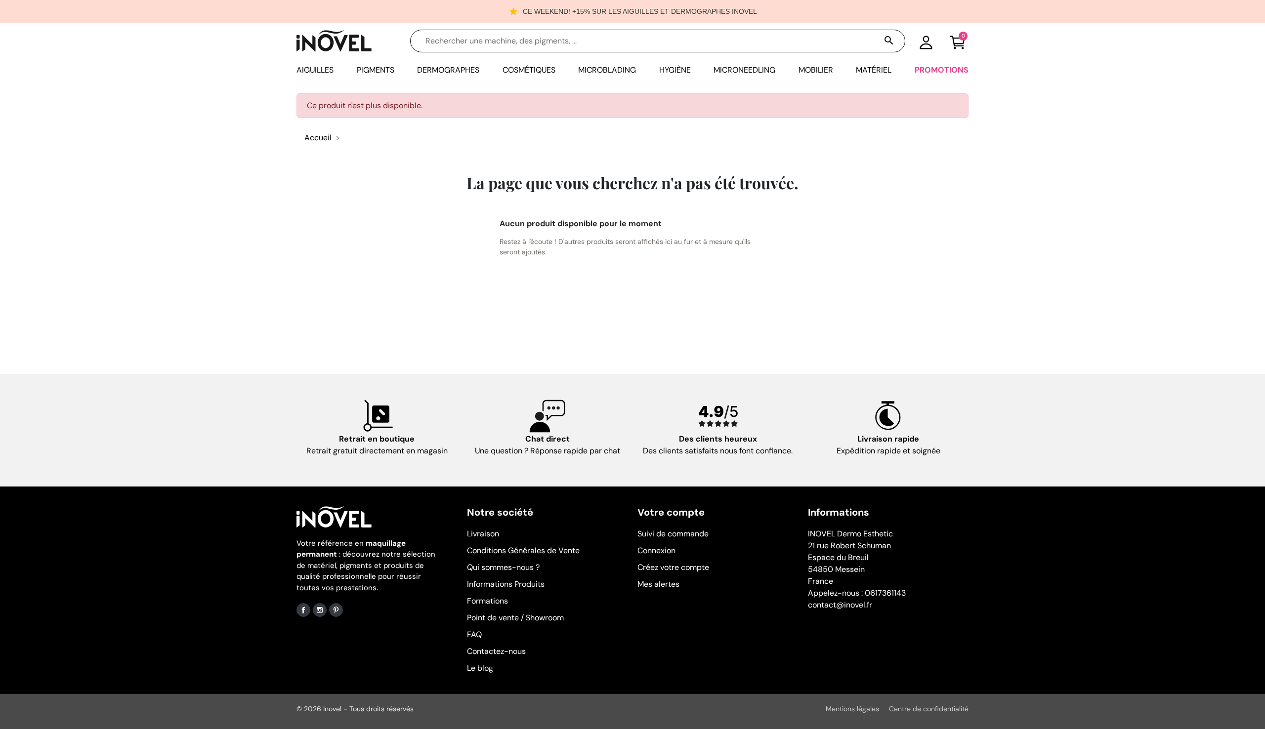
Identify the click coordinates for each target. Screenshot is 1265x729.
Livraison (483, 533)
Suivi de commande (673, 533)
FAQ (474, 634)
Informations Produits (506, 584)
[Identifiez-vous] (926, 41)
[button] (958, 41)
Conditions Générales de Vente (523, 550)
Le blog (480, 668)
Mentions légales (852, 708)
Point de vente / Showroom (515, 617)
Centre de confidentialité (929, 708)
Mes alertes (658, 584)
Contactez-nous (496, 651)
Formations (487, 601)
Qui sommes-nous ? (503, 567)
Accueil (318, 137)
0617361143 (885, 593)
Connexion (656, 550)
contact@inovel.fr (840, 605)
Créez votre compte (673, 567)
